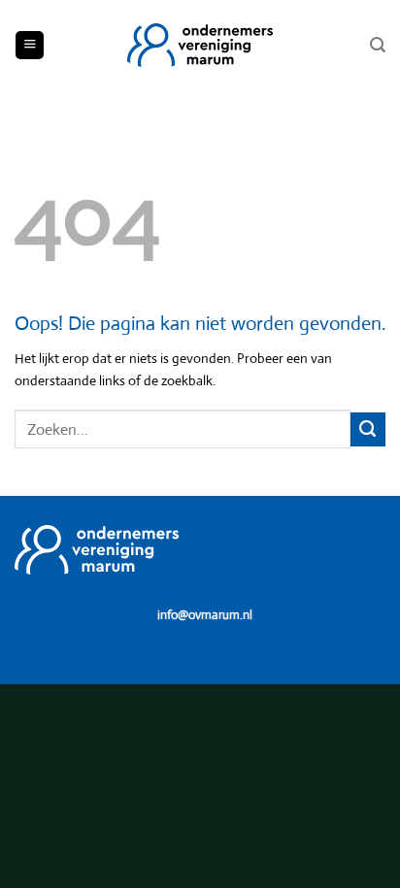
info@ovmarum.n (203, 615)
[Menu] (30, 45)
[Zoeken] (377, 45)
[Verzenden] (367, 429)
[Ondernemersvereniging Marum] (200, 45)
